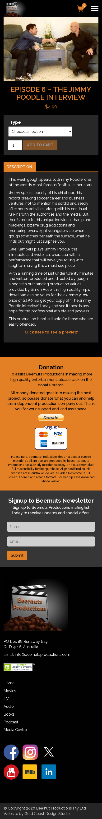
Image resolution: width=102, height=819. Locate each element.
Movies (10, 691)
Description (19, 167)
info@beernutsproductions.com (42, 654)
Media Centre (15, 729)
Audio (9, 706)
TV (6, 698)
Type (15, 122)
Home (9, 683)
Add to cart (40, 145)
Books (9, 714)
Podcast (11, 722)
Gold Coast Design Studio (47, 813)
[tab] (19, 167)
